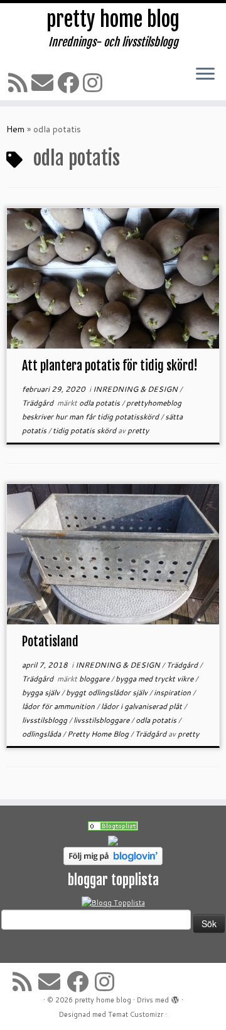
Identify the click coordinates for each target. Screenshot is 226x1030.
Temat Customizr (135, 1014)
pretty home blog (113, 19)
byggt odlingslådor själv (107, 692)
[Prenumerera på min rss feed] (19, 82)
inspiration (173, 692)
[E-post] (44, 82)
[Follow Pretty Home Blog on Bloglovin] (113, 855)
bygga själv (42, 692)
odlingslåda (42, 733)
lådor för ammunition (59, 706)
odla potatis (100, 402)
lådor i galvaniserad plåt (142, 706)
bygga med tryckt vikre (155, 678)
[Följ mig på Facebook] (70, 82)
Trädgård (38, 402)
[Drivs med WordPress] (175, 997)
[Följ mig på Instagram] (94, 82)
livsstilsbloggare (102, 720)
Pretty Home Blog (99, 733)
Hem (15, 129)
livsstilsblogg (45, 720)
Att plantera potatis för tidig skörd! (110, 366)
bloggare (95, 678)
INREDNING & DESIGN (136, 389)
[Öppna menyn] (205, 74)
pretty (138, 430)
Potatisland (50, 641)
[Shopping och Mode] (113, 826)
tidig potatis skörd (85, 430)
